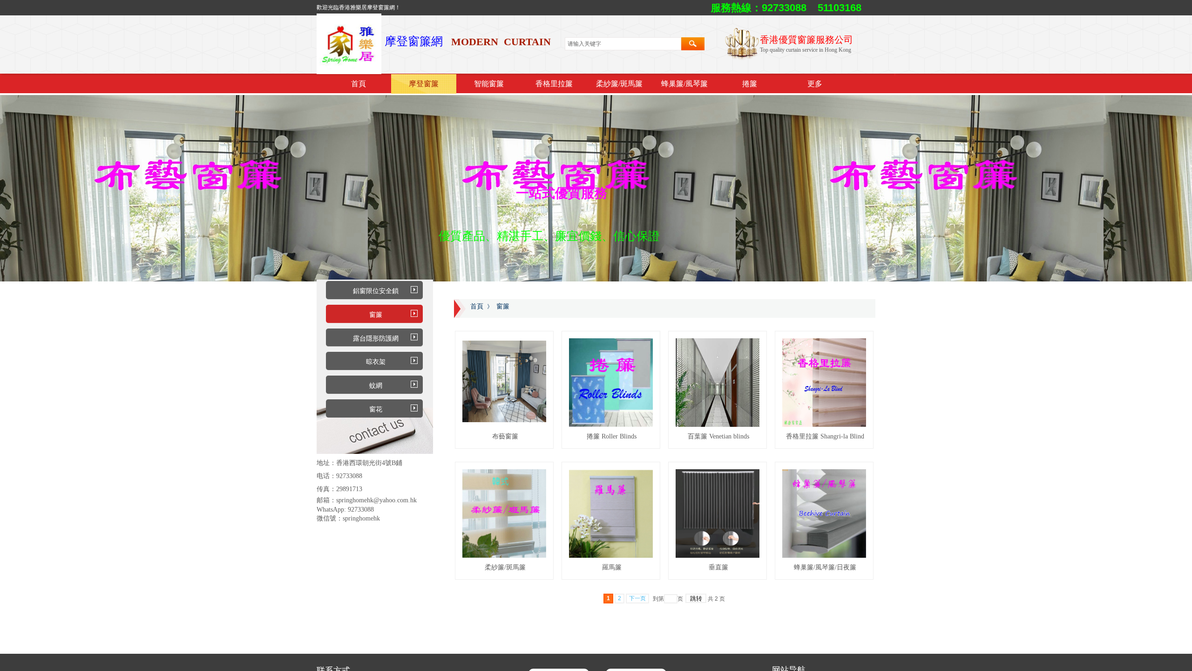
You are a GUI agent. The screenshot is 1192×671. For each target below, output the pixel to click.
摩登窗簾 (424, 84)
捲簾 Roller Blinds (612, 436)
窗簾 (375, 314)
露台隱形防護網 (376, 338)
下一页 (637, 598)
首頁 (358, 84)
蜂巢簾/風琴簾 (684, 84)
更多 (814, 84)
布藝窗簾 (505, 436)
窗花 (375, 409)
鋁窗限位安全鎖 (376, 291)
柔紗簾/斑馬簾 (619, 84)
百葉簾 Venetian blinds (718, 436)
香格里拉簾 (554, 84)
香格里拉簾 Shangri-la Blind (825, 436)
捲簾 (749, 84)
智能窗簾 (489, 84)
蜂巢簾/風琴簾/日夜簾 (825, 567)
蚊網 (375, 385)
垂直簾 (718, 567)
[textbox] (623, 43)
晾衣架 (376, 361)
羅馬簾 (612, 567)
